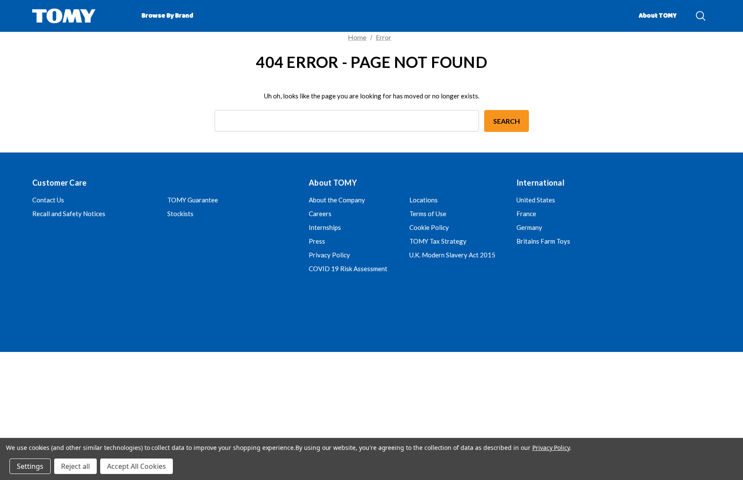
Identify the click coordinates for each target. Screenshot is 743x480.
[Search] (701, 16)
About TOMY (658, 16)
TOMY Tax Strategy (438, 241)
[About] (689, 12)
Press (317, 241)
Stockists (180, 213)
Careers (320, 213)
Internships (325, 227)
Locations (423, 200)
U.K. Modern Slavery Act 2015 (452, 255)
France (526, 213)
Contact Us (48, 200)
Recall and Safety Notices (68, 213)
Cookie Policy (429, 227)
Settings (30, 466)
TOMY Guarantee (192, 200)
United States (535, 200)
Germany (529, 227)
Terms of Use (427, 213)
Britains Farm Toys (543, 241)
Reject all (75, 466)
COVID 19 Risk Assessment (348, 268)
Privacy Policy (329, 255)
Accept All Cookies (136, 466)
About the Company (337, 200)
